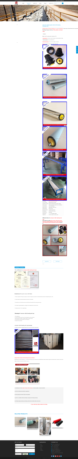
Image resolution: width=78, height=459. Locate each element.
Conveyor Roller (22, 16)
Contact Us (51, 3)
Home (23, 3)
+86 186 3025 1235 (57, 450)
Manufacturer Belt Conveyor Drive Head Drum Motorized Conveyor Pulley (32, 429)
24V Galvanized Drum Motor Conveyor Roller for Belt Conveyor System (45, 435)
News (40, 3)
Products (29, 3)
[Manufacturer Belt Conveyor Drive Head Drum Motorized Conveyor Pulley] (32, 422)
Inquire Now (47, 261)
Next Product (58, 261)
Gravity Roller (26, 16)
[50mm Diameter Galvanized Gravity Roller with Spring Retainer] (20, 421)
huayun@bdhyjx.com (20, 0)
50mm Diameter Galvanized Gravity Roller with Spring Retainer (20, 426)
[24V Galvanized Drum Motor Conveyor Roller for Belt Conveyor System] (45, 426)
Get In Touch (18, 442)
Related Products (21, 414)
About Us (35, 3)
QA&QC (45, 3)
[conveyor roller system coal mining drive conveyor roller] (57, 422)
